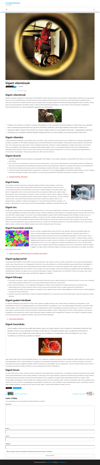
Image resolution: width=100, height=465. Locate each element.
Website (7, 444)
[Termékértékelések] (6, 9)
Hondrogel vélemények (79, 394)
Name (7, 428)
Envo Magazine (62, 462)
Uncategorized (17, 388)
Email (7, 436)
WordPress (49, 462)
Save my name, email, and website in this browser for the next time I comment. (29, 451)
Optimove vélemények (20, 394)
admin (21, 86)
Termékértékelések (12, 3)
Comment (8, 404)
